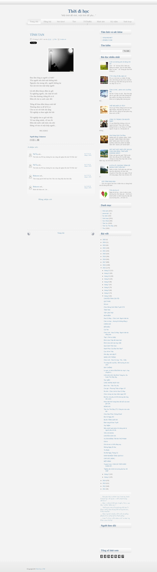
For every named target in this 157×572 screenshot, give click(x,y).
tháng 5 (106, 290)
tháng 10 (107, 276)
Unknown (36, 176)
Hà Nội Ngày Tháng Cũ (111, 453)
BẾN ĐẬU (107, 327)
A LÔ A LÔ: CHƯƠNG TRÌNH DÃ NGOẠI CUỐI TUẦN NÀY (119, 166)
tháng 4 (106, 293)
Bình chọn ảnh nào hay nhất (112, 343)
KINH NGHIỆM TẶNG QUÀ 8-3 (113, 456)
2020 (104, 254)
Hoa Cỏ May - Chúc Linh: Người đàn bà (116, 318)
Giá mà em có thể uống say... (113, 444)
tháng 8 (106, 282)
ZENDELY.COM (107, 40)
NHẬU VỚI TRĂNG (110, 357)
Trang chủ (34, 21)
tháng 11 (107, 273)
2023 (104, 245)
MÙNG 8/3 (107, 406)
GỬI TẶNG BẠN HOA (108, 181)
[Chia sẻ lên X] (36, 140)
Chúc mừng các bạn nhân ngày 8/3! (115, 394)
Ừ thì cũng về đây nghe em (117, 76)
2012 (104, 486)
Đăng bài (47, 21)
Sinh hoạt (127, 21)
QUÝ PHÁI (107, 301)
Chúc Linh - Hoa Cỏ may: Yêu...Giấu (115, 360)
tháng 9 (106, 279)
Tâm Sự (105, 223)
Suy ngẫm (107, 380)
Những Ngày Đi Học (110, 447)
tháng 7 (106, 284)
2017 (104, 262)
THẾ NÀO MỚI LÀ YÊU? (117, 106)
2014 (104, 480)
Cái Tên (106, 330)
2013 (104, 483)
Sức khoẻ (61, 21)
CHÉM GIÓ (107, 324)
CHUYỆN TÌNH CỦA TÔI (111, 298)
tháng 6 (106, 287)
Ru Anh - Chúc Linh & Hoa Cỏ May (114, 391)
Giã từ (106, 441)
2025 (104, 239)
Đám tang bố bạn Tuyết (111, 422)
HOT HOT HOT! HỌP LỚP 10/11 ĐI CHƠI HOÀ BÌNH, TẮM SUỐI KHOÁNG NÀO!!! (120, 151)
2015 (104, 268)
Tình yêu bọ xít (114, 190)
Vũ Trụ (35, 154)
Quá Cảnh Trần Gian (110, 346)
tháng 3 (106, 296)
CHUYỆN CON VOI (110, 436)
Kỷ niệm (114, 21)
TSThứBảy (87, 22)
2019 (104, 256)
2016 (104, 265)
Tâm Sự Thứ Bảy (108, 226)
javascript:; (106, 213)
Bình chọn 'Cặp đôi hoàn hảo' (113, 340)
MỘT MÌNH (107, 461)
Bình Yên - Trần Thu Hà (111, 385)
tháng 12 (107, 270)
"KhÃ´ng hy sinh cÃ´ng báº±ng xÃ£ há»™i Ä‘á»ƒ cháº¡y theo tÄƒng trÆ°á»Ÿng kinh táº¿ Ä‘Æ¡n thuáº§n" (114, 509)
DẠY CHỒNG (108, 367)
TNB (44, 569)
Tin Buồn (106, 450)
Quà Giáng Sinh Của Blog (117, 135)
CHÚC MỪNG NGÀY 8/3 (111, 383)
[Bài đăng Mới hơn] (29, 235)
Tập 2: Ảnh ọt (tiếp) (110, 337)
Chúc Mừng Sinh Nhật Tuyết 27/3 (114, 307)
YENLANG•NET (107, 38)
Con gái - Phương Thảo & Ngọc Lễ (114, 388)
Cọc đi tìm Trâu (108, 351)
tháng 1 (106, 477)
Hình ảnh (101, 21)
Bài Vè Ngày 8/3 (109, 417)
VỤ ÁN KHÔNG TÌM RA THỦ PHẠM (115, 439)
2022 (104, 248)
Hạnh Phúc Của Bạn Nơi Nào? (113, 348)
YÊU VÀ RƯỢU (109, 433)
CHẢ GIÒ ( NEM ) (109, 458)
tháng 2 (106, 474)
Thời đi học (78, 11)
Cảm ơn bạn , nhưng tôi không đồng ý (115, 321)
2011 (104, 489)
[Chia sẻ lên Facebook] (38, 140)
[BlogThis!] (33, 140)
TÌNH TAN (107, 310)
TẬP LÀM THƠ (108, 313)
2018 (104, 259)
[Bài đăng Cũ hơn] (93, 235)
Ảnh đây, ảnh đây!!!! (110, 354)
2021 (104, 251)
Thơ (74, 21)
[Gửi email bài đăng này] (31, 140)
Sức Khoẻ (106, 221)
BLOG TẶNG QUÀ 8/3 (111, 420)
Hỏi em (106, 304)
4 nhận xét (63, 39)
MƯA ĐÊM (107, 315)
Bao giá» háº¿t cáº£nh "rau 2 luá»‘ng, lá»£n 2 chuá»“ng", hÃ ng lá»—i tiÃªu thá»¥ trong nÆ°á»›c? (114, 498)
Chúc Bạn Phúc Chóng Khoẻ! (113, 414)
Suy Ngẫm (107, 425)
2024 (104, 242)
